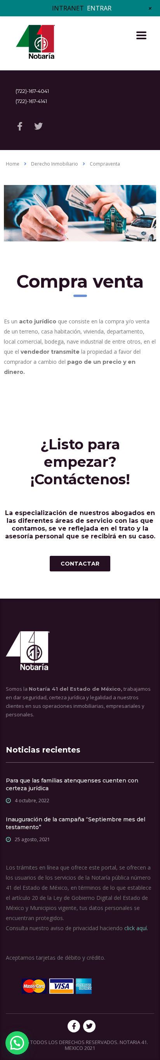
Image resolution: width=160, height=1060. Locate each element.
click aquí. (136, 928)
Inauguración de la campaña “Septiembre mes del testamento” (75, 823)
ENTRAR (99, 8)
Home (12, 164)
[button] (17, 1043)
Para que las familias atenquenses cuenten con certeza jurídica (72, 784)
